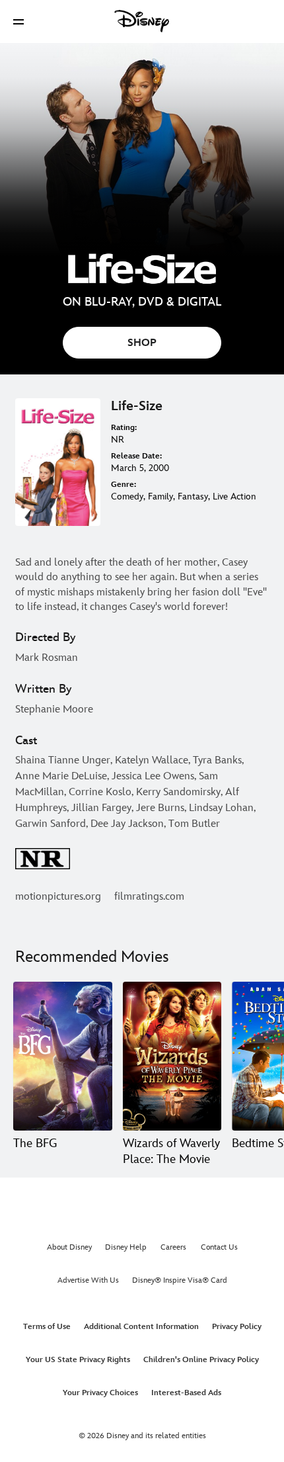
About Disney (69, 1247)
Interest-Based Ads (186, 1393)
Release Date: (136, 456)
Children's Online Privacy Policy (201, 1360)
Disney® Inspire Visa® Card (179, 1280)
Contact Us (219, 1247)
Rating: (124, 428)
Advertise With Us (88, 1280)
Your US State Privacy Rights (78, 1360)
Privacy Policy (237, 1327)
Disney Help (126, 1247)
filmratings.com (149, 896)
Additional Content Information (141, 1327)
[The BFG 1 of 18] (62, 1056)
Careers (173, 1247)
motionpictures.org (58, 896)
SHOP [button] (142, 343)
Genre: (123, 485)
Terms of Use (47, 1327)
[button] (18, 21)
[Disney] (142, 21)
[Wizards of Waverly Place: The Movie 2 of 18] (172, 1056)
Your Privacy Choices (100, 1393)
